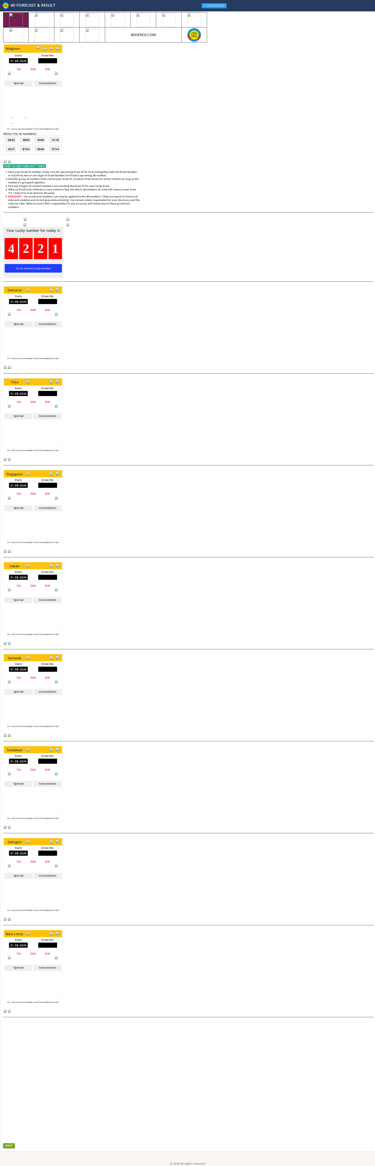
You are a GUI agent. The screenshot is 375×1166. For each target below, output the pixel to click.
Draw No (47, 55)
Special (18, 83)
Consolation (47, 83)
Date (18, 55)
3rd (47, 69)
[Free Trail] (25, 219)
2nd (33, 69)
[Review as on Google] (68, 219)
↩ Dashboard (214, 6)
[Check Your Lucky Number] (25, 224)
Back (8, 1145)
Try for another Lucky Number (33, 268)
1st (18, 69)
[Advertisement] (192, 88)
